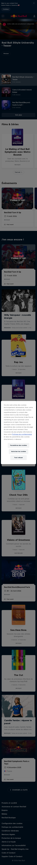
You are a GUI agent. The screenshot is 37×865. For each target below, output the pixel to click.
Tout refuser (18, 457)
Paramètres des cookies (18, 445)
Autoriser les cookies (18, 451)
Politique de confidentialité (22, 434)
